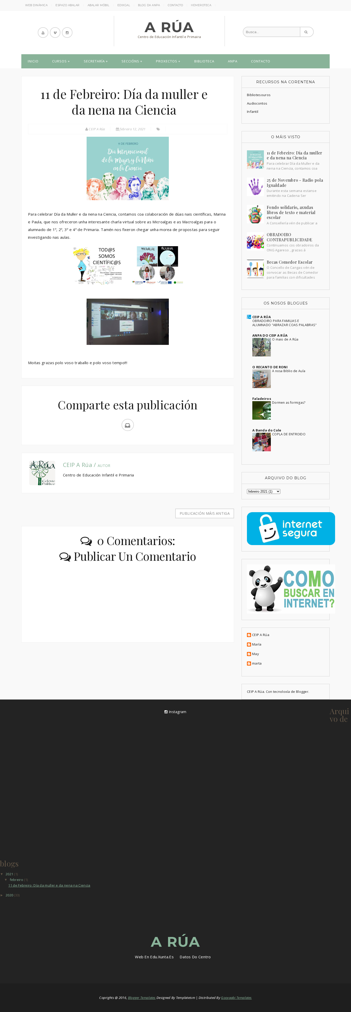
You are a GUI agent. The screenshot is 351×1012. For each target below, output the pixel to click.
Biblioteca (204, 61)
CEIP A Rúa (260, 635)
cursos (59, 61)
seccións (130, 61)
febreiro (17, 879)
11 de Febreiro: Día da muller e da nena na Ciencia (294, 155)
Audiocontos (257, 103)
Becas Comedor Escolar (290, 262)
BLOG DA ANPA (149, 5)
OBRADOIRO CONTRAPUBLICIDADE (289, 237)
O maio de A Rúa (285, 339)
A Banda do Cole (266, 430)
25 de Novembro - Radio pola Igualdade (295, 182)
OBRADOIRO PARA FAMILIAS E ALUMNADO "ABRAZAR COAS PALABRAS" (284, 323)
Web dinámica (36, 5)
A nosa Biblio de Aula (288, 371)
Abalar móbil (98, 5)
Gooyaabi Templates (236, 997)
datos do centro (195, 956)
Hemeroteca (201, 5)
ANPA (232, 61)
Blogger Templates (142, 997)
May (255, 654)
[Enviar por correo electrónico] (128, 425)
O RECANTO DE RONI (270, 367)
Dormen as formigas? (289, 402)
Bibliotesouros (259, 95)
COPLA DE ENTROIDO (289, 434)
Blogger (302, 691)
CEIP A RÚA (261, 317)
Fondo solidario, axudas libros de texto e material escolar (291, 212)
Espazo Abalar (68, 5)
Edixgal (123, 5)
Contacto (175, 5)
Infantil (252, 111)
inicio (33, 61)
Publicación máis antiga (205, 513)
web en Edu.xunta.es (154, 956)
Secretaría (94, 61)
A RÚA (169, 27)
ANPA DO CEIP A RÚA (270, 335)
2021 (10, 874)
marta (257, 663)
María (257, 644)
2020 (10, 895)
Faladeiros (261, 398)
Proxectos (166, 61)
